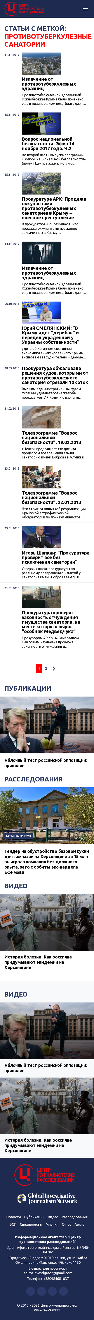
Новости (13, 1217)
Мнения (52, 1224)
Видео (16, 886)
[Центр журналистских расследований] (25, 9)
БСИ (13, 1224)
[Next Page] (54, 668)
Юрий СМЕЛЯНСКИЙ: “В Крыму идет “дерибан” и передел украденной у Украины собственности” (50, 335)
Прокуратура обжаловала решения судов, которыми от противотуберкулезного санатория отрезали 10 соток (55, 375)
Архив (80, 1224)
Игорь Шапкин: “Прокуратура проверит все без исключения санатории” (55, 558)
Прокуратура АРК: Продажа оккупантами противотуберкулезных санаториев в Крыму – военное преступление (54, 208)
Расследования (33, 779)
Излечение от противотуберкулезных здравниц (49, 84)
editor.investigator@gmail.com (48, 1273)
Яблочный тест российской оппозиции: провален (45, 1068)
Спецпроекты (31, 1224)
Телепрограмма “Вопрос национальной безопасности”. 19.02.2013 (51, 438)
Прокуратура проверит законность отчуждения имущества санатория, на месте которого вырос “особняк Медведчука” (51, 622)
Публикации (27, 688)
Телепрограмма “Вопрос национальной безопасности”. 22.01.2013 (51, 498)
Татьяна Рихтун (18, 836)
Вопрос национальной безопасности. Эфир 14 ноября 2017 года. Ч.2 (48, 144)
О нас (66, 1224)
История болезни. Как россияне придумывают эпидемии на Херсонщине (38, 962)
